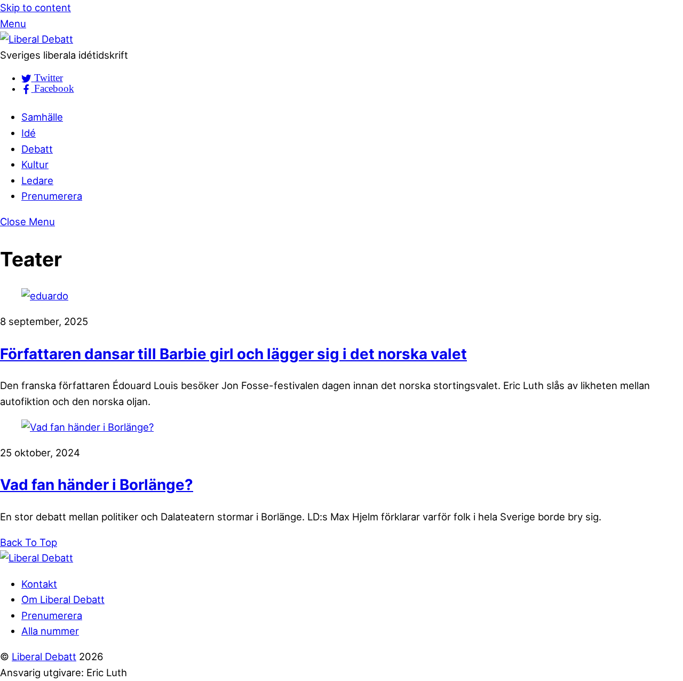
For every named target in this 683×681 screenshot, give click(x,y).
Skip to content (35, 7)
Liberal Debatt (44, 656)
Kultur (35, 164)
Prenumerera (51, 196)
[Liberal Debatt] (36, 39)
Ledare (37, 180)
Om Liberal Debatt (63, 599)
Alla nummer (50, 631)
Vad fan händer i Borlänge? (96, 485)
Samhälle (42, 117)
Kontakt (39, 584)
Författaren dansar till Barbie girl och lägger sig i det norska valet (233, 354)
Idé (28, 133)
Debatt (37, 149)
